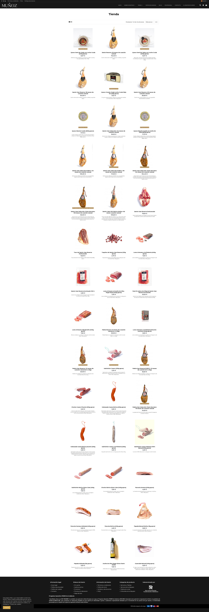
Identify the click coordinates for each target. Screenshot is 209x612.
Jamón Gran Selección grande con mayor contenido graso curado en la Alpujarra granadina (113, 137)
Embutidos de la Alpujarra (128, 591)
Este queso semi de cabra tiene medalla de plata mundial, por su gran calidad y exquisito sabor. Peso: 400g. (144, 58)
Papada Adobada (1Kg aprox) (83, 563)
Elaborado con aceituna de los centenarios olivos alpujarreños (113, 569)
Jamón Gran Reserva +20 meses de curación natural (144, 93)
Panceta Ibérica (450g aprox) (114, 526)
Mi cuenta (77, 585)
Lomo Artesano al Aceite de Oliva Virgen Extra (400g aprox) (113, 291)
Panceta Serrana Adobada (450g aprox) (83, 526)
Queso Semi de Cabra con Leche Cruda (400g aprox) (144, 53)
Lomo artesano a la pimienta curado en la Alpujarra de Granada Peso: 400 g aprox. (144, 258)
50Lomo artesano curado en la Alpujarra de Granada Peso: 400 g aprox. (83, 335)
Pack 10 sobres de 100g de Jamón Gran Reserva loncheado (145, 291)
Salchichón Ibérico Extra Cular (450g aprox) (83, 488)
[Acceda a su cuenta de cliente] (203, 5)
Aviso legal (54, 585)
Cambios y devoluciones (104, 589)
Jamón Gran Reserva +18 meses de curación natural (83, 93)
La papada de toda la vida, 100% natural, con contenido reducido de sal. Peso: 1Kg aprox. (145, 530)
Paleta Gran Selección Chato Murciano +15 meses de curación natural (145, 407)
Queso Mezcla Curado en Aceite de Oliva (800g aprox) (145, 131)
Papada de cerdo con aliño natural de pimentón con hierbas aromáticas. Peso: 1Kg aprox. (83, 568)
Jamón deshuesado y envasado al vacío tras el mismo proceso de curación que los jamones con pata (144, 216)
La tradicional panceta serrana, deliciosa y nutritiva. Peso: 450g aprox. (144, 492)
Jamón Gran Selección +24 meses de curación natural (113, 131)
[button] (130, 5)
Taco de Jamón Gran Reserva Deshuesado (83, 253)
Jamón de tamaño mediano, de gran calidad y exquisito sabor (113, 58)
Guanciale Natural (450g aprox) (144, 563)
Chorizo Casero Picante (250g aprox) (83, 407)
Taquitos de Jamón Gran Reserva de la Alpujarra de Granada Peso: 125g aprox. (113, 258)
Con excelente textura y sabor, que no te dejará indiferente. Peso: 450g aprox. (83, 493)
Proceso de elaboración (81, 591)
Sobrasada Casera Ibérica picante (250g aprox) (83, 447)
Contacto (53, 591)
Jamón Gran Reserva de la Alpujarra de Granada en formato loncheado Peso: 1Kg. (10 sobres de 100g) (144, 297)
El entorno (77, 589)
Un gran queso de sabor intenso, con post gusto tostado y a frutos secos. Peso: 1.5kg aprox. (114, 98)
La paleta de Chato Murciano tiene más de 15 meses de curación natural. (145, 413)
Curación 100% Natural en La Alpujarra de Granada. (144, 451)
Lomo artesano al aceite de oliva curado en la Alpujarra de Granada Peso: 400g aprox (113, 297)
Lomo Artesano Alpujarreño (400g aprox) (83, 330)
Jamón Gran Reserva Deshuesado (144, 211)
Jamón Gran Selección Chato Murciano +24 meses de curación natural (145, 171)
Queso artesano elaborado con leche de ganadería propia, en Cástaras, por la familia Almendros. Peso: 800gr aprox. (83, 136)
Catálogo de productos (29, 1)
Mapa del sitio (78, 593)
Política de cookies (56, 589)
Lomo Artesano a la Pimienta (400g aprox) (145, 253)
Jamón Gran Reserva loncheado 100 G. (83, 291)
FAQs (21, 1)
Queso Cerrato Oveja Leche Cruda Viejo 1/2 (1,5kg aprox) (113, 93)
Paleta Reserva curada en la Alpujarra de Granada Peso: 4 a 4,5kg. (113, 335)
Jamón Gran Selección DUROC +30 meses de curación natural (113, 171)
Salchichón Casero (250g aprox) (114, 368)
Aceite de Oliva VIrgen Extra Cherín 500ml (114, 564)
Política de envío (102, 587)
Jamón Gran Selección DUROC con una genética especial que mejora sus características (83, 176)
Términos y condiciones (13, 1)
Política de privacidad (57, 587)
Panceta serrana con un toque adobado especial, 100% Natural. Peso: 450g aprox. (83, 530)
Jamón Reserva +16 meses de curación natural (114, 53)
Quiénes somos (78, 587)
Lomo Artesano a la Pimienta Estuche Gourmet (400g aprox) (144, 330)
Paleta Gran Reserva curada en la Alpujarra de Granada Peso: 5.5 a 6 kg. (82, 374)
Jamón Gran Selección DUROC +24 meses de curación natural (83, 171)
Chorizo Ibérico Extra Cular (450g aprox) (113, 487)
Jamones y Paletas (126, 585)
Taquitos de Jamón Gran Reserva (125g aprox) (114, 253)
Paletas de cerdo (125, 589)
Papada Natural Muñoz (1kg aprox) (144, 526)
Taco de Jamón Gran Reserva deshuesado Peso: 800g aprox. (83, 258)
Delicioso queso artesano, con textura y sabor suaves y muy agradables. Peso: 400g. (83, 58)
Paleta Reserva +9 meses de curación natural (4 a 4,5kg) (113, 330)
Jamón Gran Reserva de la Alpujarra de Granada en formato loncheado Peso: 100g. (83, 295)
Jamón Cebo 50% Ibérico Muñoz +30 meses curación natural (114, 212)
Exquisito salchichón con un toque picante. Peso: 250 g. (114, 451)
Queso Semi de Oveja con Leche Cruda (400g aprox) (83, 53)
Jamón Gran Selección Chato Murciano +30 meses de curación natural (83, 212)
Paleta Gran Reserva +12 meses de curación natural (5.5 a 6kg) (82, 369)
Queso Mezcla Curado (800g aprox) (83, 131)
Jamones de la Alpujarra (127, 587)
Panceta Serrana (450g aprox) (144, 487)
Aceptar (6, 607)
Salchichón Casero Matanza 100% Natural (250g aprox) (144, 447)
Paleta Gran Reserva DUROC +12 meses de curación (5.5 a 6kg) (145, 369)
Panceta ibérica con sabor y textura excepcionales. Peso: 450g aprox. (113, 530)
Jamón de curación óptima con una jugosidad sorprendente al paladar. (144, 98)
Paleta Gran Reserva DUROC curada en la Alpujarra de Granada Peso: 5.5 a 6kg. (144, 374)
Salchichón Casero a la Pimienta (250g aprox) (114, 447)
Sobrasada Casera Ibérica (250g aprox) (114, 407)
